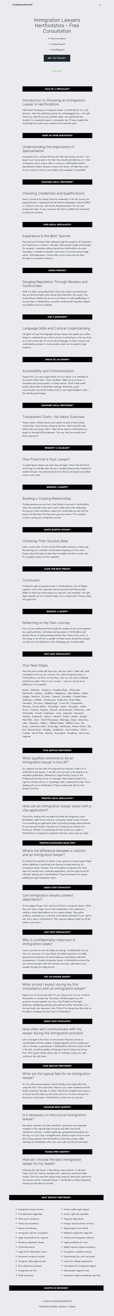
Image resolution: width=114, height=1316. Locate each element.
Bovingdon (74, 706)
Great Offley (75, 699)
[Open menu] (100, 4)
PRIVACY (63, 1306)
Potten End (62, 699)
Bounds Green (35, 729)
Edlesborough (51, 703)
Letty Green (84, 733)
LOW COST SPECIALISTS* (57, 653)
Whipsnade (74, 689)
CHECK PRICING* (57, 270)
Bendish (49, 733)
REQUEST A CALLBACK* (57, 447)
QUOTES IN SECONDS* (56, 1288)
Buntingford (60, 733)
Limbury (48, 716)
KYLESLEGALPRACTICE (23, 4)
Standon (84, 716)
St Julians (46, 696)
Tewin (37, 719)
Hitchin (84, 729)
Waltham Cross (73, 723)
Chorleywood (50, 699)
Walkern (44, 723)
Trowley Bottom (39, 706)
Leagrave (26, 736)
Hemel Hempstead (50, 719)
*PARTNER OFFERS (48, 1306)
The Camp (38, 703)
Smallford (49, 693)
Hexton (63, 706)
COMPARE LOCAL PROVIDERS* (57, 181)
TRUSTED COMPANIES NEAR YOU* (57, 842)
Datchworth (27, 693)
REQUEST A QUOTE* (57, 487)
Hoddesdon (58, 729)
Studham (39, 693)
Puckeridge (53, 726)
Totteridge (65, 719)
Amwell (38, 713)
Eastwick (54, 709)
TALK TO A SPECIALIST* (57, 88)
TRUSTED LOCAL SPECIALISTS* (57, 798)
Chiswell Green (80, 696)
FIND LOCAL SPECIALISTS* (57, 224)
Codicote (34, 709)
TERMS (72, 1306)
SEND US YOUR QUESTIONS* (57, 135)
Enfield (66, 716)
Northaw (26, 716)
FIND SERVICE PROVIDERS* (57, 750)
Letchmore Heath (38, 726)
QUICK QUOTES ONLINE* (57, 529)
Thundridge (53, 706)
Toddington (27, 699)
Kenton (25, 689)
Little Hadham (74, 693)
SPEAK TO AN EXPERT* (57, 359)
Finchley (26, 733)
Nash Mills (27, 719)
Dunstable (66, 696)
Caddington (49, 713)
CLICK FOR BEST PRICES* (57, 568)
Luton (59, 713)
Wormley (26, 706)
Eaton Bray (83, 719)
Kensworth (79, 713)
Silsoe (74, 719)
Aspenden (68, 713)
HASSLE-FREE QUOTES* (57, 1151)
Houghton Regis (60, 689)
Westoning (79, 709)
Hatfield (38, 699)
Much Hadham (72, 729)
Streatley (47, 729)
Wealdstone (60, 693)
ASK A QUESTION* (57, 316)
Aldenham (35, 689)
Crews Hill (64, 703)
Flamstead (27, 703)
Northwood (65, 726)
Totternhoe (34, 723)
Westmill (57, 716)
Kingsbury (47, 689)
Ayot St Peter (38, 733)
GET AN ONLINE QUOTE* (57, 976)
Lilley (25, 723)
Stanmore (36, 696)
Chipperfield (77, 703)
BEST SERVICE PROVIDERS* (56, 1197)
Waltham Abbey (57, 723)
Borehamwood (66, 709)
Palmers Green (79, 726)
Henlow (74, 716)
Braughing (72, 733)
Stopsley (44, 709)
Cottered (56, 696)
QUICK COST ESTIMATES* (57, 887)
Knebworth (37, 716)
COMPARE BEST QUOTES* (57, 1107)
